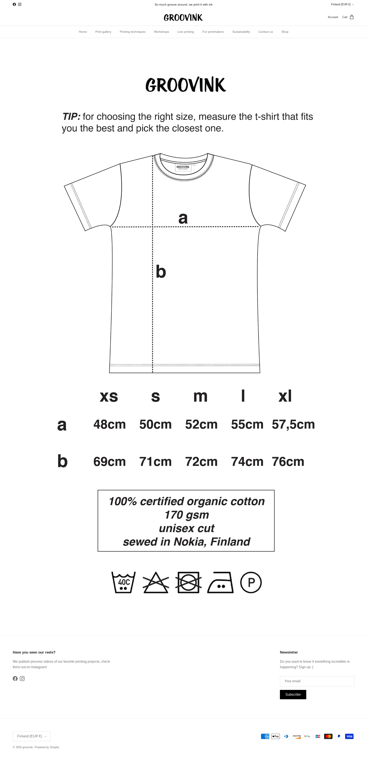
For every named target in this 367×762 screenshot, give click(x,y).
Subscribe (293, 694)
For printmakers (213, 31)
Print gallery (103, 31)
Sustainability (241, 31)
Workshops (161, 31)
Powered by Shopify (47, 747)
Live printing (186, 31)
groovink (28, 747)
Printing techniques (132, 31)
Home (83, 31)
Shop (284, 31)
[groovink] (183, 17)
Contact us (265, 31)
